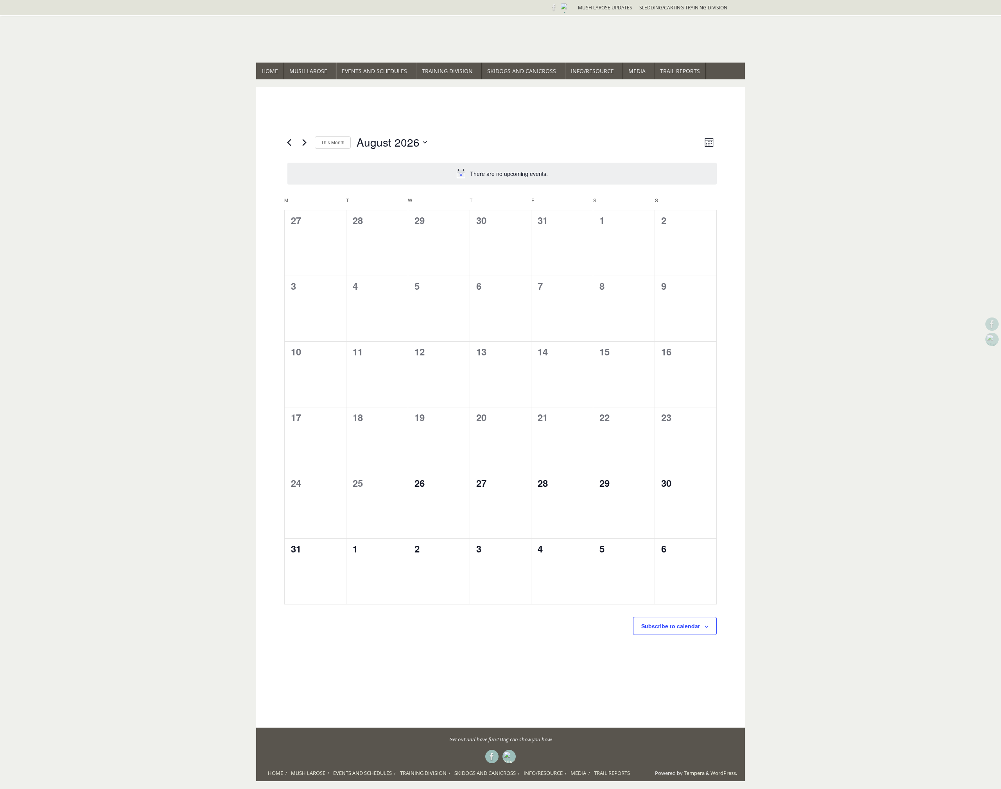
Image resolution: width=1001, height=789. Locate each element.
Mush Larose (308, 773)
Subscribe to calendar (670, 626)
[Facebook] (554, 7)
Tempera (694, 773)
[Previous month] (289, 142)
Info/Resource (543, 773)
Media (578, 773)
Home (275, 773)
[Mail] (565, 7)
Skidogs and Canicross (485, 773)
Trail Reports (612, 773)
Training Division (423, 773)
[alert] (502, 174)
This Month (332, 142)
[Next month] (304, 142)
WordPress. (723, 773)
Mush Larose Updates (605, 7)
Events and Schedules (362, 773)
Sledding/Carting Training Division (683, 7)
